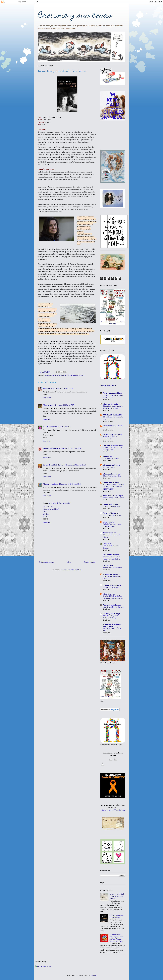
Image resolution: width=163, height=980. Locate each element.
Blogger (93, 975)
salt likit (45, 514)
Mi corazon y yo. (109, 594)
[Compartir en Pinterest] (65, 372)
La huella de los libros (111, 482)
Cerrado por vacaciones (111, 587)
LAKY (45, 427)
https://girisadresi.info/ (50, 509)
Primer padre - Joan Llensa (112, 515)
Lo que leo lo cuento (110, 504)
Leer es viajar (108, 566)
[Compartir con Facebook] (63, 372)
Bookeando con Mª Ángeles (113, 496)
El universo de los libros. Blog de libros (112, 625)
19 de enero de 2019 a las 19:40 (70, 484)
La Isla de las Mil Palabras (53, 465)
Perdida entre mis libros (112, 585)
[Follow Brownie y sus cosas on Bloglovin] (110, 711)
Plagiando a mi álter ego (112, 605)
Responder (47, 398)
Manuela (46, 388)
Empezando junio (109, 467)
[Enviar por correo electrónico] (57, 372)
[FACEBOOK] (110, 760)
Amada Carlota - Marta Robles (113, 498)
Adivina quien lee (109, 533)
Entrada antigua (89, 562)
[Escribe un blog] (59, 372)
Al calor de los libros (50, 484)
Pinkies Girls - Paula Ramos (112, 568)
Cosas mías (107, 544)
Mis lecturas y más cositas (112, 434)
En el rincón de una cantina (113, 426)
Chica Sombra (108, 522)
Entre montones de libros (112, 393)
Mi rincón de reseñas (110, 404)
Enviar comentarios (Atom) (72, 570)
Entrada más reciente (46, 562)
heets (45, 511)
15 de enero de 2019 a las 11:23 (60, 427)
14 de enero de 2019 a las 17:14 (61, 388)
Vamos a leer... (108, 456)
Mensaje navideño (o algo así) (113, 607)
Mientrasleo (47, 405)
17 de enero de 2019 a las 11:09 (75, 465)
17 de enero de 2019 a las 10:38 (70, 448)
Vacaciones (106, 428)
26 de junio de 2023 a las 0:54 (59, 503)
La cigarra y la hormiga (111, 458)
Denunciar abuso (108, 385)
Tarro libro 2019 (78, 375)
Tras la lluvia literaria (111, 555)
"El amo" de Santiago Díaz (112, 476)
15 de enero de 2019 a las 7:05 (63, 405)
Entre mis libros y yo (110, 513)
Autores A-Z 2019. (65, 375)
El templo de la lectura (111, 574)
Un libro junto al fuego (111, 614)
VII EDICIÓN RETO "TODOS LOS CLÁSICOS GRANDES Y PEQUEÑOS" (113, 487)
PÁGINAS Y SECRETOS (112, 415)
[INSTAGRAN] (102, 766)
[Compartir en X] (61, 372)
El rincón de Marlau (50, 448)
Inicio (69, 562)
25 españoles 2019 (51, 375)
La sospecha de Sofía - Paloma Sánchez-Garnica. (117, 896)
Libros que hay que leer (112, 474)
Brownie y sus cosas (75, 16)
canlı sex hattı (48, 507)
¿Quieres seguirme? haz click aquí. (113, 810)
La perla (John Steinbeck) (111, 506)
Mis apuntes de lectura (111, 465)
